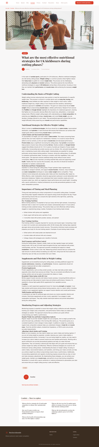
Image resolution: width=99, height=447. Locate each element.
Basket (23, 2)
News (57, 2)
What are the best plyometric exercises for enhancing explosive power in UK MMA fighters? (63, 411)
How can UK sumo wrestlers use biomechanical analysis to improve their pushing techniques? (33, 411)
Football (44, 2)
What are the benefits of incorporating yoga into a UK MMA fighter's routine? (33, 417)
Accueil (7, 8)
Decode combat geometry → (84, 2)
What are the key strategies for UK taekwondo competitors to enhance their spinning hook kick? (34, 405)
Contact (75, 437)
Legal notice (76, 434)
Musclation (51, 2)
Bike (27, 2)
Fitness (38, 2)
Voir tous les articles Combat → (30, 385)
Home (17, 2)
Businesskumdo (15, 432)
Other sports (64, 2)
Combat (33, 2)
